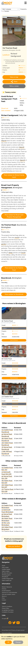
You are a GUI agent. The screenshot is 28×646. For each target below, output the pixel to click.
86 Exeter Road (7, 359)
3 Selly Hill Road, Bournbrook (7, 452)
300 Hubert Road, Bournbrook (7, 444)
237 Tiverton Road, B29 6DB (7, 490)
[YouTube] (18, 623)
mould (17, 237)
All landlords (5, 577)
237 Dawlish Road (7, 396)
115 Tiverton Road (8, 224)
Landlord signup (6, 569)
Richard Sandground (16, 55)
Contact (4, 600)
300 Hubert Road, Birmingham (7, 528)
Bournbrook (5, 50)
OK (8, 642)
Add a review (5, 567)
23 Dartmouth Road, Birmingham (7, 511)
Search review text (6, 580)
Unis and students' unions (8, 594)
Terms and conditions (7, 633)
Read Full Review (14, 340)
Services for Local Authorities (9, 593)
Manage (18, 642)
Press (3, 598)
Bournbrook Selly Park (6, 398)
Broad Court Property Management (10, 186)
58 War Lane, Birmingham (6, 524)
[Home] (6, 3)
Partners (4, 589)
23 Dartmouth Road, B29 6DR (6, 473)
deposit (3, 140)
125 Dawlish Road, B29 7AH (7, 468)
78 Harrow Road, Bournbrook (7, 448)
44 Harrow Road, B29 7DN (7, 477)
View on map (14, 77)
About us (4, 596)
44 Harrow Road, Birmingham (7, 515)
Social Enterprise (6, 591)
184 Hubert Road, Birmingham (7, 519)
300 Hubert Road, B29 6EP (7, 486)
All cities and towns (7, 573)
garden (3, 244)
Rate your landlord (14, 546)
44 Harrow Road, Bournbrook (7, 435)
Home (3, 566)
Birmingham (12, 50)
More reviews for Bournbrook (14, 294)
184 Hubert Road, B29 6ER (7, 481)
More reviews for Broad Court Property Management (14, 216)
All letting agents (6, 575)
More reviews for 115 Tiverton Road (14, 269)
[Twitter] (14, 623)
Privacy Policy (5, 608)
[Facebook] (10, 623)
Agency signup (5, 571)
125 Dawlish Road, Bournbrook (7, 431)
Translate (6, 11)
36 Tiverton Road (7, 321)
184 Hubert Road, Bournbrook (7, 439)
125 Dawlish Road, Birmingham (7, 506)
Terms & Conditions (7, 606)
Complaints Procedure (7, 612)
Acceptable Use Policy (7, 610)
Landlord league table (7, 579)
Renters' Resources (7, 587)
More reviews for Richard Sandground (14, 176)
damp (10, 252)
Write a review (14, 86)
